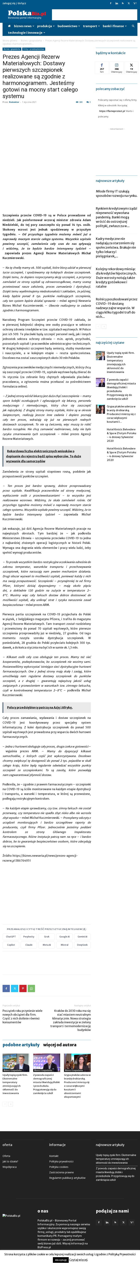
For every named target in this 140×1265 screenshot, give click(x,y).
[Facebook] (110, 3)
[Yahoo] (134, 3)
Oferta (6, 1156)
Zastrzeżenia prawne (61, 1172)
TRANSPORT (90, 26)
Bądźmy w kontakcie (111, 53)
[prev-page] (5, 1104)
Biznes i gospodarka (31, 40)
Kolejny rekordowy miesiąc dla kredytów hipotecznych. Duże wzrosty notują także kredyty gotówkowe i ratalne (116, 278)
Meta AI (47, 944)
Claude (28, 944)
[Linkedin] (116, 3)
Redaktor (14, 102)
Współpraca (10, 1167)
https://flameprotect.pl (112, 111)
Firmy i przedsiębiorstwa (33, 49)
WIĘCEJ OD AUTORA (60, 1045)
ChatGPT (11, 936)
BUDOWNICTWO (67, 26)
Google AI (64, 936)
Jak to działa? (10, 1161)
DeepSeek (82, 944)
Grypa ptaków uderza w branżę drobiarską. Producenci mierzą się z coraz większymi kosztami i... (121, 414)
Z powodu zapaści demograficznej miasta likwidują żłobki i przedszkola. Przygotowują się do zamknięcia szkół (116, 1174)
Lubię (102, 64)
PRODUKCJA (44, 26)
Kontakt (54, 1156)
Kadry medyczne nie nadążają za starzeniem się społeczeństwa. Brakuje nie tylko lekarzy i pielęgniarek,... (116, 247)
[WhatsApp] (31, 988)
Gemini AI (82, 936)
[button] (133, 26)
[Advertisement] (94, 14)
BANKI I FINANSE (113, 26)
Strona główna (10, 40)
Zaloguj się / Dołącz (14, 3)
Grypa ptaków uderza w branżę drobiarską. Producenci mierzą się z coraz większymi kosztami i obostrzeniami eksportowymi (77, 1085)
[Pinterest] (23, 988)
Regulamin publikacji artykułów (67, 1178)
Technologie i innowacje (25, 32)
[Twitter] (128, 3)
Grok (46, 936)
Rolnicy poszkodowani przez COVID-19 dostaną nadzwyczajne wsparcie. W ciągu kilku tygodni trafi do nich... (116, 308)
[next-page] (10, 1104)
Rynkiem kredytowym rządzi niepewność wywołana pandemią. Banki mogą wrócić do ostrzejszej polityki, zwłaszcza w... (116, 217)
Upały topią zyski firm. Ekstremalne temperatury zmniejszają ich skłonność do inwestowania (116, 1159)
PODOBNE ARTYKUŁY (21, 1045)
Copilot (11, 944)
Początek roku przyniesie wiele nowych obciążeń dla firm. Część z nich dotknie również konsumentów (22, 1016)
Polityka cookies (58, 1167)
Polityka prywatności (61, 1161)
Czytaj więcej (78, 1260)
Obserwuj (116, 64)
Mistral (64, 944)
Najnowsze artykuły (110, 181)
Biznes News (23, 26)
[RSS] (122, 3)
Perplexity (28, 936)
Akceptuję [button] (61, 1260)
